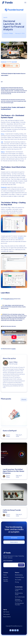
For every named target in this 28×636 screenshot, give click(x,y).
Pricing (17, 582)
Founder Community (6, 594)
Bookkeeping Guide (18, 593)
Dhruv (2, 134)
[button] (25, 2)
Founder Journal (7, 591)
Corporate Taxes (19, 577)
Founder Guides (7, 589)
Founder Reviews (5, 580)
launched (14, 62)
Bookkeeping (18, 575)
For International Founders (19, 603)
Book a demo (7, 616)
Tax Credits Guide (20, 597)
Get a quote (6, 614)
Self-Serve (6, 612)
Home (5, 575)
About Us (5, 577)
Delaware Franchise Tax (18, 600)
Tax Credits (18, 579)
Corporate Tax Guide (19, 589)
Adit (2, 142)
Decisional (3, 62)
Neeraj (2, 151)
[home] (8, 2)
